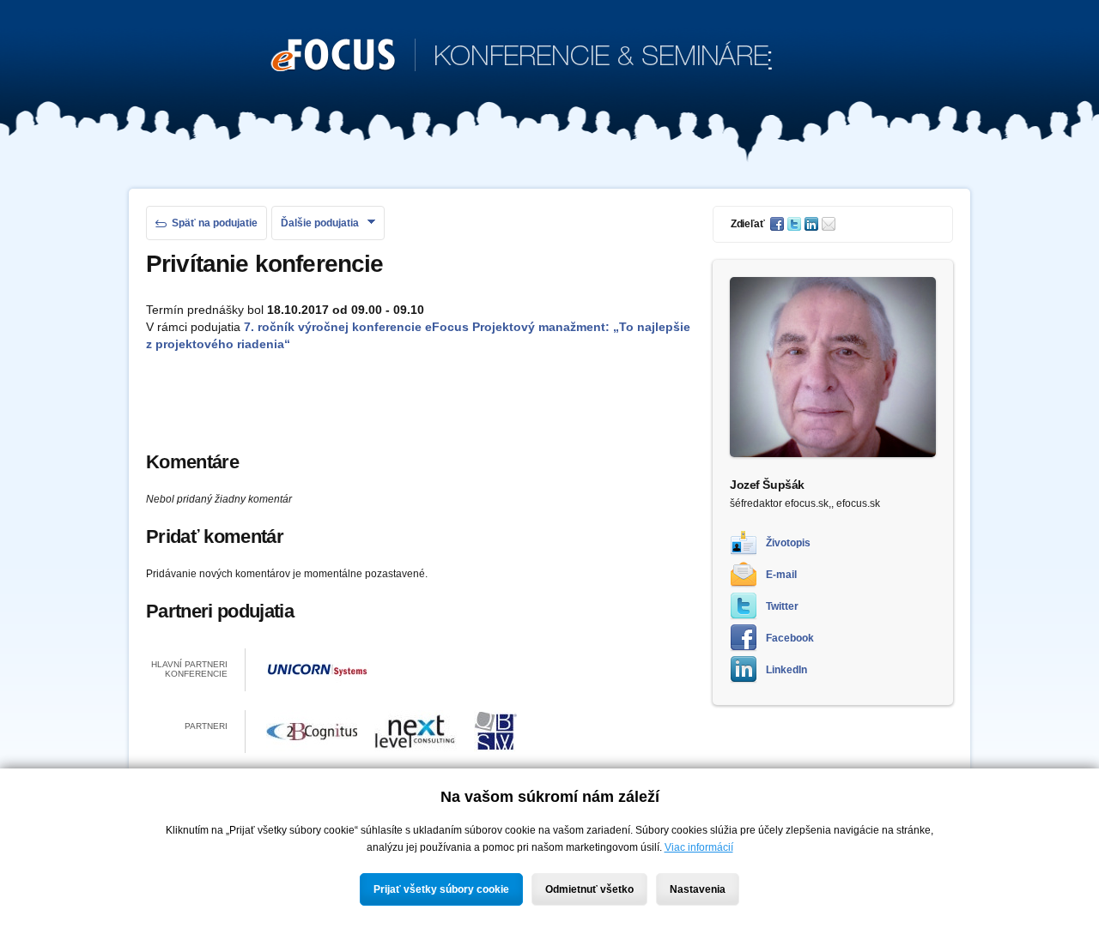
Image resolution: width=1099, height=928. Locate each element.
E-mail (781, 575)
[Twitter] (796, 224)
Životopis (788, 543)
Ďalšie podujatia (320, 223)
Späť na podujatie (215, 223)
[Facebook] (779, 224)
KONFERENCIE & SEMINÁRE (521, 58)
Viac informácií (699, 847)
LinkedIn (786, 670)
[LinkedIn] (813, 224)
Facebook (790, 638)
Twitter (782, 606)
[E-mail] (830, 224)
